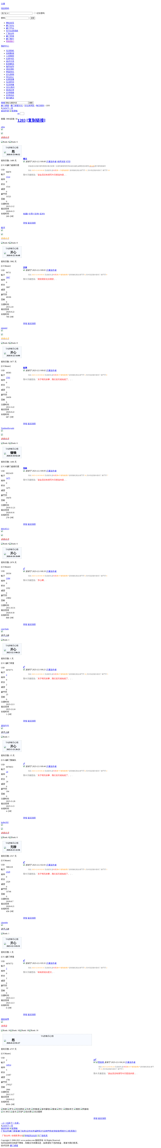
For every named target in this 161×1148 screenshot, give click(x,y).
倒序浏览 (61, 161)
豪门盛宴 (5, 105)
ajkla (3, 127)
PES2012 (10, 77)
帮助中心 (64, 1131)
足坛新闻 (10, 74)
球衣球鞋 (10, 69)
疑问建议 (10, 98)
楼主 (25, 159)
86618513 (5, 529)
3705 (8, 378)
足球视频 (10, 92)
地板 (25, 468)
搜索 (3, 103)
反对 (42, 214)
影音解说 (10, 64)
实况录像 (10, 85)
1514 (8, 177)
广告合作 (5, 1131)
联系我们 (72, 1131)
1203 (21, 120)
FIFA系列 (10, 87)
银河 (3, 228)
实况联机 (10, 51)
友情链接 (56, 1131)
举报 (25, 223)
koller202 (5, 822)
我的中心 (5, 46)
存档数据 (10, 53)
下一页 (10, 108)
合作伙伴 (30, 1131)
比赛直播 (10, 79)
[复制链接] (36, 120)
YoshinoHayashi (7, 428)
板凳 (25, 368)
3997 (8, 277)
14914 (8, 1065)
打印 (68, 161)
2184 (8, 578)
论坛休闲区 (29, 105)
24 (7, 772)
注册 (3, 4)
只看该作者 (52, 161)
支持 (36, 214)
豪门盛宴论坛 (17, 105)
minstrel (4, 328)
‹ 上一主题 (5, 1123)
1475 (8, 478)
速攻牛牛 (5, 726)
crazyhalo (5, 629)
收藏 (25, 214)
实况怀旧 (10, 82)
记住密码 (40, 13)
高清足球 (10, 90)
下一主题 (15, 1123)
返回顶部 (32, 223)
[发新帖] (14, 111)
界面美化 (10, 72)
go (18, 113)
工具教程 (10, 56)
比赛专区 (10, 59)
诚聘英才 (39, 1131)
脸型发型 (10, 66)
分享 (31, 214)
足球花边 (10, 95)
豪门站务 (22, 1131)
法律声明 (47, 1131)
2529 (8, 872)
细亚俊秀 (5, 1019)
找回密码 (5, 8)
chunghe (4, 922)
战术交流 (10, 61)
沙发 (25, 267)
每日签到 (40, 105)
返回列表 (5, 111)
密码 (3, 18)
